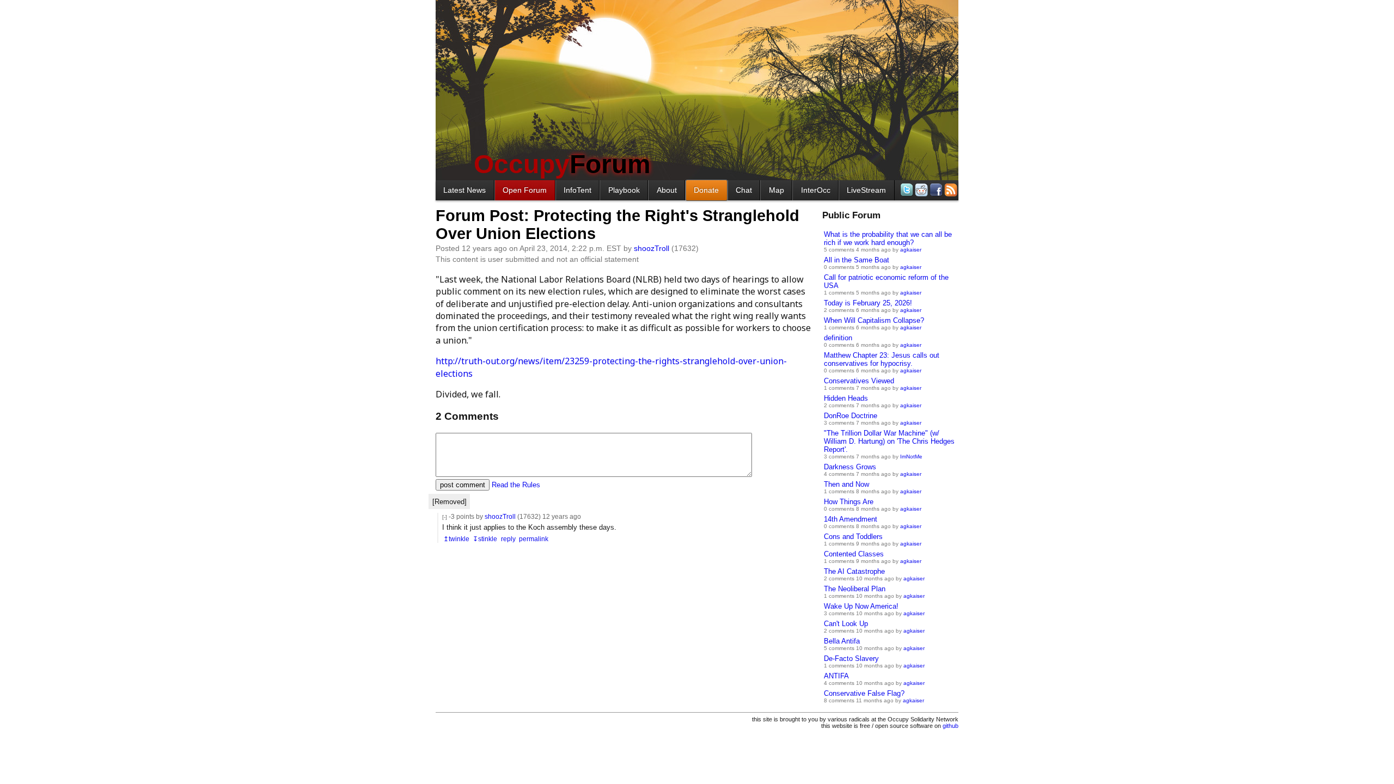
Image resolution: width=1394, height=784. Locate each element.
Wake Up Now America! (861, 606)
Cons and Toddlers (853, 536)
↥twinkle (456, 538)
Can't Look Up (846, 624)
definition (838, 338)
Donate (706, 190)
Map (776, 190)
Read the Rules (516, 485)
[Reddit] (920, 189)
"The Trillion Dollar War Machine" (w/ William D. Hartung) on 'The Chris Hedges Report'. (889, 441)
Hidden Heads (846, 398)
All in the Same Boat (856, 260)
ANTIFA (836, 676)
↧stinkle (485, 538)
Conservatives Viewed (859, 381)
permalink (533, 538)
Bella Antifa (842, 641)
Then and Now (846, 484)
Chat (744, 190)
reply (508, 538)
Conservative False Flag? (864, 693)
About (667, 190)
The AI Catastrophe (854, 571)
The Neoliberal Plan (854, 589)
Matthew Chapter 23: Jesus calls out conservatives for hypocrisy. (881, 359)
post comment (462, 485)
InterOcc (815, 190)
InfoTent (577, 190)
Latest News (464, 190)
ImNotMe (911, 457)
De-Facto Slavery (851, 658)
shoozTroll (651, 248)
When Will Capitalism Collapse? (874, 320)
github (950, 725)
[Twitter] (905, 189)
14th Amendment (850, 519)
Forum (562, 164)
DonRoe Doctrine (850, 416)
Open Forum (525, 190)
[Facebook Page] (935, 189)
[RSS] (950, 189)
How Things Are (848, 502)
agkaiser (910, 250)
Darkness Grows (850, 467)
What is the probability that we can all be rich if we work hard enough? (888, 238)
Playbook (624, 190)
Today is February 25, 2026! (868, 303)
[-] (444, 517)
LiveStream (866, 190)
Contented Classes (854, 554)
